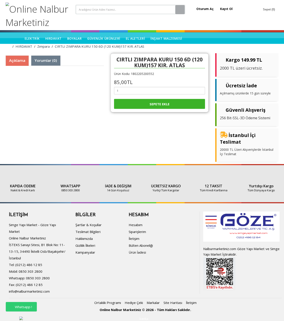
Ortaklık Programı (107, 302)
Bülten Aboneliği (141, 245)
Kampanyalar (85, 252)
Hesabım (135, 225)
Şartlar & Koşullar (88, 225)
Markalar (153, 302)
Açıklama (17, 60)
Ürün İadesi (137, 252)
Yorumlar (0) (46, 60)
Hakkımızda (84, 238)
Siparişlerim (137, 231)
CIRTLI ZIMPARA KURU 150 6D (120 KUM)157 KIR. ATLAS (99, 46)
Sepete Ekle (160, 104)
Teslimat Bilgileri (88, 231)
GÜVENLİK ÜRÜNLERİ (103, 38)
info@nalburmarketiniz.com (29, 291)
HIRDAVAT (53, 38)
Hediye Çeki (134, 302)
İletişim (134, 238)
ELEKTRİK (32, 38)
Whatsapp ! (23, 307)
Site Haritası (173, 302)
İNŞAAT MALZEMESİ (166, 38)
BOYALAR (74, 38)
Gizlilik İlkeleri (85, 245)
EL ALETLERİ (135, 38)
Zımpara (43, 46)
